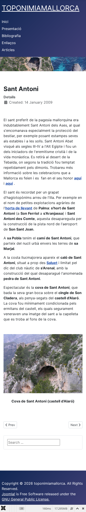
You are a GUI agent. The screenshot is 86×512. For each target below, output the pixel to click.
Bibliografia (11, 36)
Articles (8, 50)
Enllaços (9, 43)
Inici (5, 21)
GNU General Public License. (25, 499)
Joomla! (8, 494)
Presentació (11, 28)
